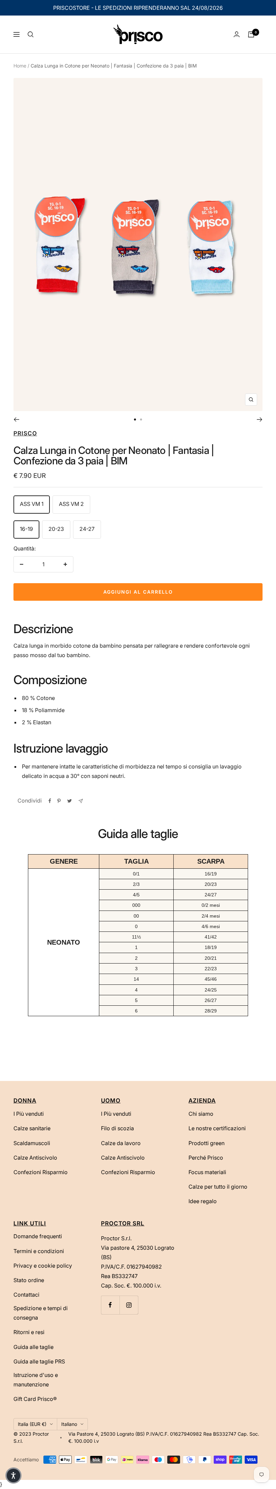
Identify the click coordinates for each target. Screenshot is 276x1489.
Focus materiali (207, 1172)
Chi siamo (200, 1113)
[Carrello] (251, 34)
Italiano (69, 1424)
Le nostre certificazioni (217, 1128)
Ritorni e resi (28, 1332)
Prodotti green (206, 1143)
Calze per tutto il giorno (217, 1186)
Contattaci (26, 1294)
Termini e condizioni (38, 1251)
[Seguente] (260, 419)
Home (19, 66)
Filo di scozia (117, 1128)
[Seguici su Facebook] (110, 1305)
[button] (13, 1475)
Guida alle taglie (33, 1347)
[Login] (237, 34)
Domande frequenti (37, 1236)
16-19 (26, 528)
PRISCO (25, 433)
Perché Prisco (205, 1157)
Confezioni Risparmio (40, 1172)
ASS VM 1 (31, 503)
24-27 (87, 528)
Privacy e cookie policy (42, 1265)
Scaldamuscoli (31, 1143)
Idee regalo (202, 1201)
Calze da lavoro (121, 1143)
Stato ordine (28, 1280)
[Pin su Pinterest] (59, 800)
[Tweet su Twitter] (69, 800)
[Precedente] (16, 419)
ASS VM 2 (71, 503)
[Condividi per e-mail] (80, 801)
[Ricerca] (31, 34)
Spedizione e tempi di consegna (40, 1313)
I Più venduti (28, 1113)
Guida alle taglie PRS (39, 1361)
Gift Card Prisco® (35, 1399)
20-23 (56, 528)
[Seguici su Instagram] (128, 1305)
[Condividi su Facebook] (49, 800)
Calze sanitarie (31, 1128)
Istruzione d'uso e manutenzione (35, 1380)
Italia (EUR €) (32, 1424)
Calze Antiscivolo (35, 1157)
